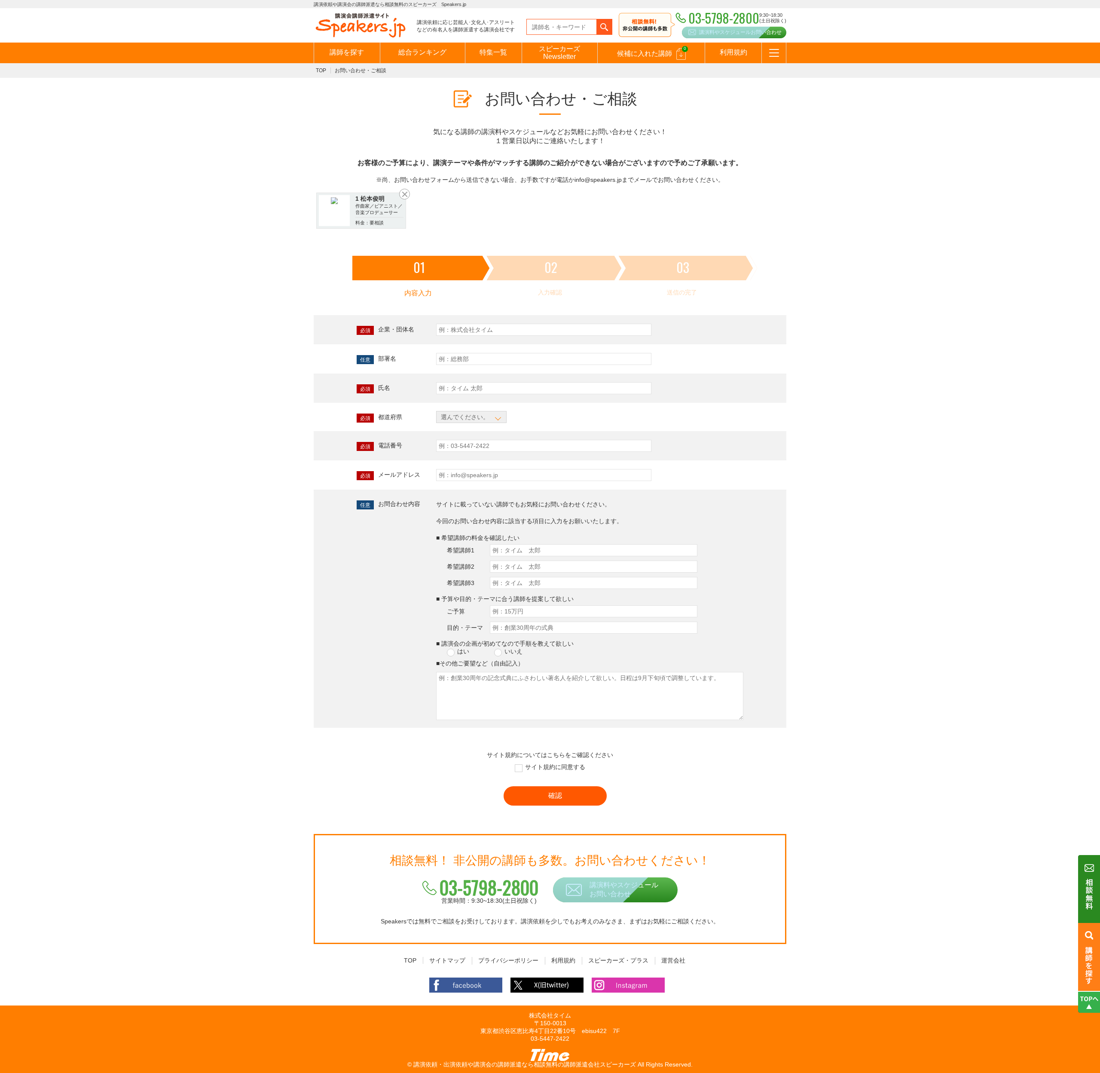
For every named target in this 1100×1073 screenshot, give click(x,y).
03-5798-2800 (489, 887)
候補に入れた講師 (651, 51)
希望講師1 (460, 550)
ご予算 (456, 611)
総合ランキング (422, 52)
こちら (556, 754)
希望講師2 (460, 566)
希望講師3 (460, 582)
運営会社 (673, 960)
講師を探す (347, 52)
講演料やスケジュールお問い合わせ (740, 32)
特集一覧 (493, 52)
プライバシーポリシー (508, 960)
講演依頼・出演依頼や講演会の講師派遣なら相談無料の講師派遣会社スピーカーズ (524, 1064)
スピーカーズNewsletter (559, 52)
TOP (321, 70)
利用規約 (733, 52)
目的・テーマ (465, 627)
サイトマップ (447, 960)
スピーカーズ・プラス (618, 960)
